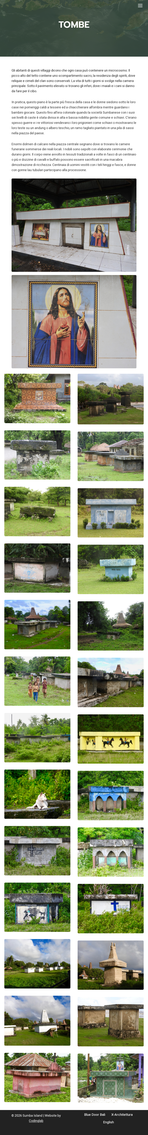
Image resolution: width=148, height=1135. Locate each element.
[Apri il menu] (140, 5)
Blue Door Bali (94, 1114)
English (108, 1122)
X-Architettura (122, 1114)
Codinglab (36, 1120)
